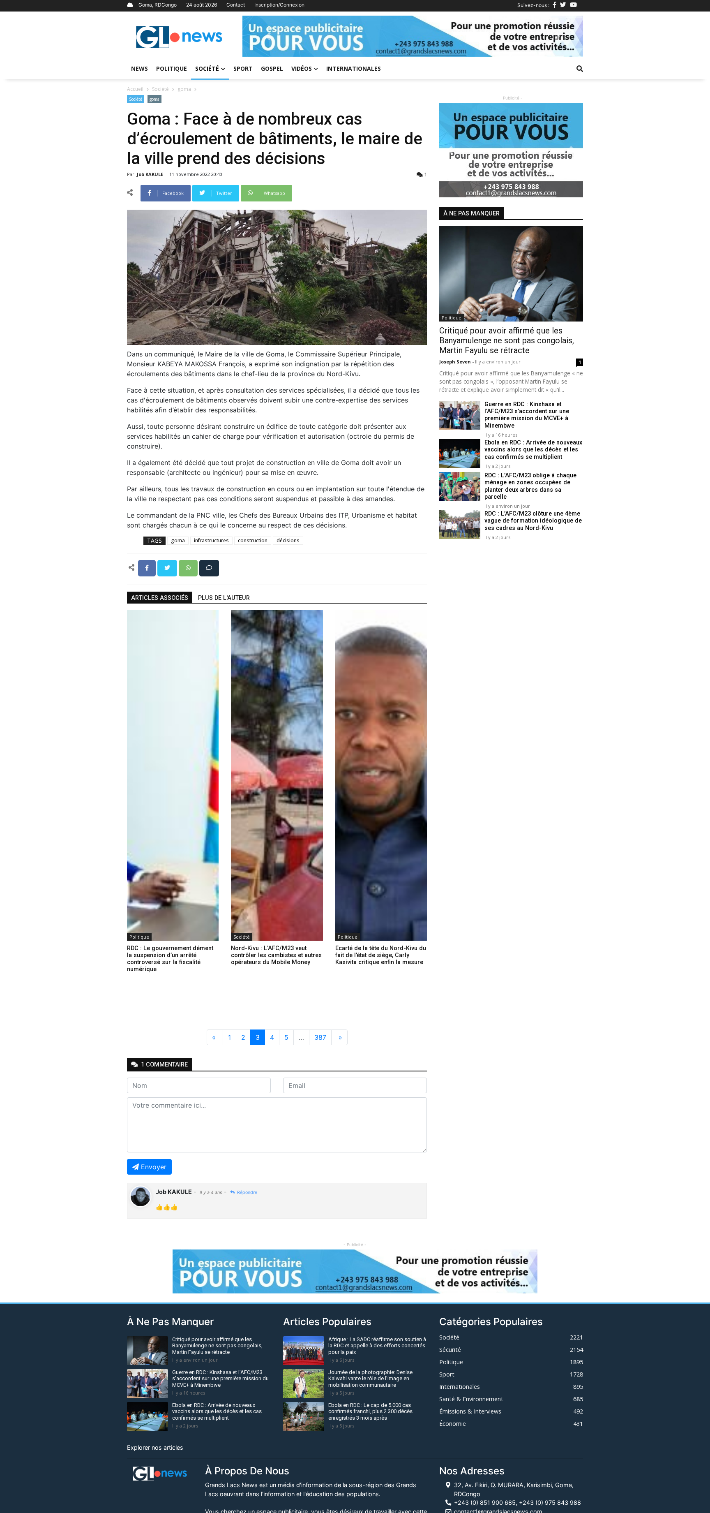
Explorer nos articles (155, 1447)
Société (207, 68)
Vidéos (301, 68)
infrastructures (211, 540)
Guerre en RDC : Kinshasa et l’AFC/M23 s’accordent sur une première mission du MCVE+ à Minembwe (526, 415)
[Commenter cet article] (209, 567)
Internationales (353, 68)
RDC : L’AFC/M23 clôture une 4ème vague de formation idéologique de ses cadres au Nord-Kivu (533, 521)
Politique (171, 68)
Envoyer (153, 1167)
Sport (243, 68)
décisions (288, 540)
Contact (235, 5)
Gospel (272, 68)
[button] (267, 36)
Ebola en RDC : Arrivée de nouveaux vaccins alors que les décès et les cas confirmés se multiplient (533, 449)
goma (184, 89)
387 (320, 1037)
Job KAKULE (150, 174)
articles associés (159, 598)
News (139, 68)
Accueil (135, 89)
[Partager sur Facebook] (147, 567)
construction (252, 540)
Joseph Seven (455, 362)
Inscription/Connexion (279, 5)
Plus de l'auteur (224, 598)
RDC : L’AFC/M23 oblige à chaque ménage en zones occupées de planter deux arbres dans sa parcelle (530, 486)
